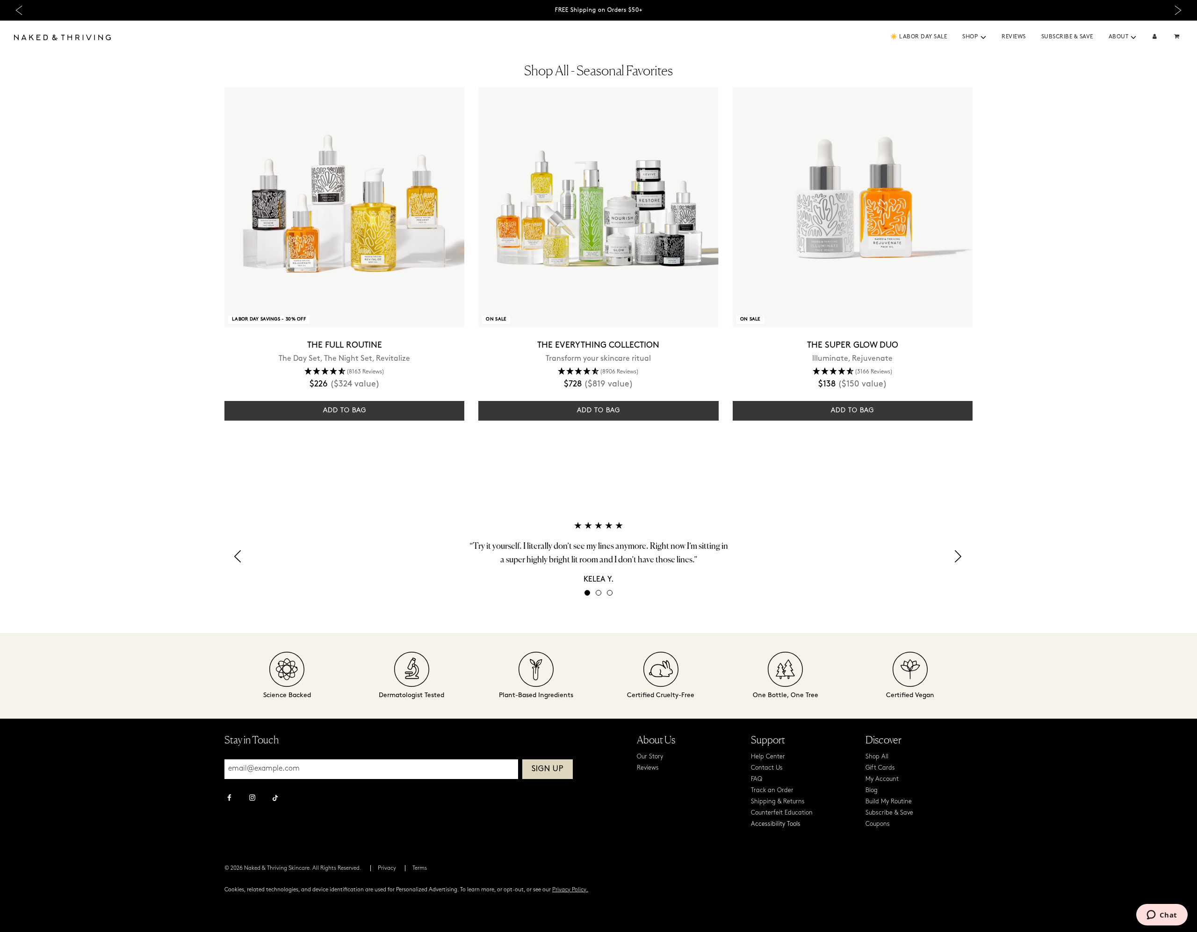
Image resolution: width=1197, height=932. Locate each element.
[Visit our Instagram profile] (252, 798)
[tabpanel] (598, 552)
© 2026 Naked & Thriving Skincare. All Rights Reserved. (292, 868)
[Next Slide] (1178, 10)
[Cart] (1178, 37)
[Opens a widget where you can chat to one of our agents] (1162, 915)
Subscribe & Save (1067, 37)
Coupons (877, 824)
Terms (419, 868)
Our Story (650, 757)
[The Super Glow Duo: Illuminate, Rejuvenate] (853, 207)
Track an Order (772, 790)
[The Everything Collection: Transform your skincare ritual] (598, 207)
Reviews (1014, 37)
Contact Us (767, 768)
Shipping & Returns (778, 802)
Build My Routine (888, 802)
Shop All (876, 757)
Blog (871, 790)
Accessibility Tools (775, 824)
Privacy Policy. (570, 890)
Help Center (768, 757)
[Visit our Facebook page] (229, 798)
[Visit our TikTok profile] (275, 797)
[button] (983, 37)
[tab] (587, 593)
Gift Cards (880, 768)
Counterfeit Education (782, 813)
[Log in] (1155, 37)
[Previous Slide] (19, 10)
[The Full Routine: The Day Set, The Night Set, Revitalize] (344, 207)
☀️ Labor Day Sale (918, 37)
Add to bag (344, 410)
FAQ (756, 779)
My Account (882, 779)
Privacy (387, 868)
